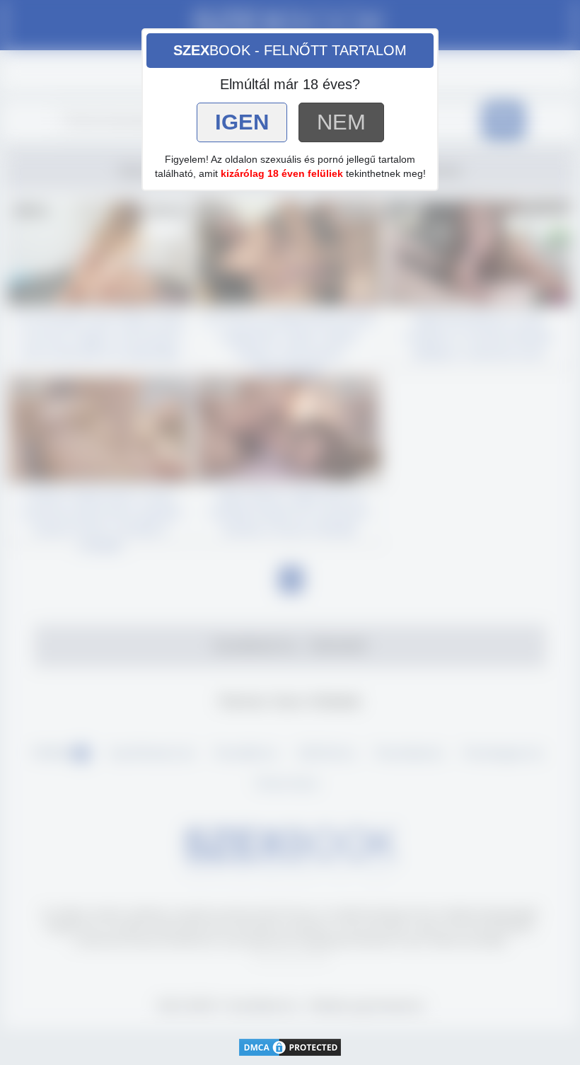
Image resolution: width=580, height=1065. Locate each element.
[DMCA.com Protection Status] (290, 1046)
